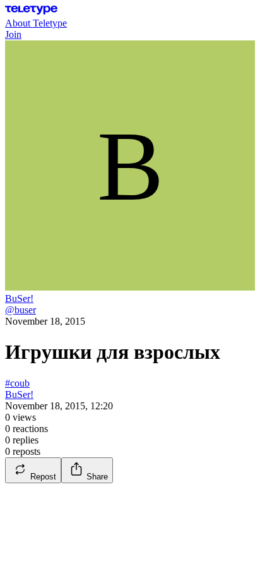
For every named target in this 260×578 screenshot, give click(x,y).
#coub (17, 383)
